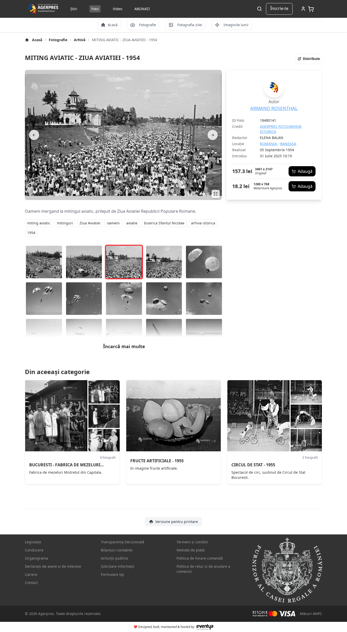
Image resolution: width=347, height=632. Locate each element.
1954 (31, 232)
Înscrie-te (279, 8)
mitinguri (65, 223)
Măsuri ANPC (311, 613)
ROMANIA (269, 143)
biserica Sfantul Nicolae (164, 223)
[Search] (259, 9)
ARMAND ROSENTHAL (273, 108)
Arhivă (79, 39)
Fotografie (58, 39)
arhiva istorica (203, 223)
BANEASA (288, 143)
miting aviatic (38, 223)
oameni (113, 223)
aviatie (131, 223)
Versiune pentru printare (176, 521)
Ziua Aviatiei (90, 223)
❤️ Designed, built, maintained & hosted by (164, 627)
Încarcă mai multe (124, 346)
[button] (308, 59)
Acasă (37, 39)
